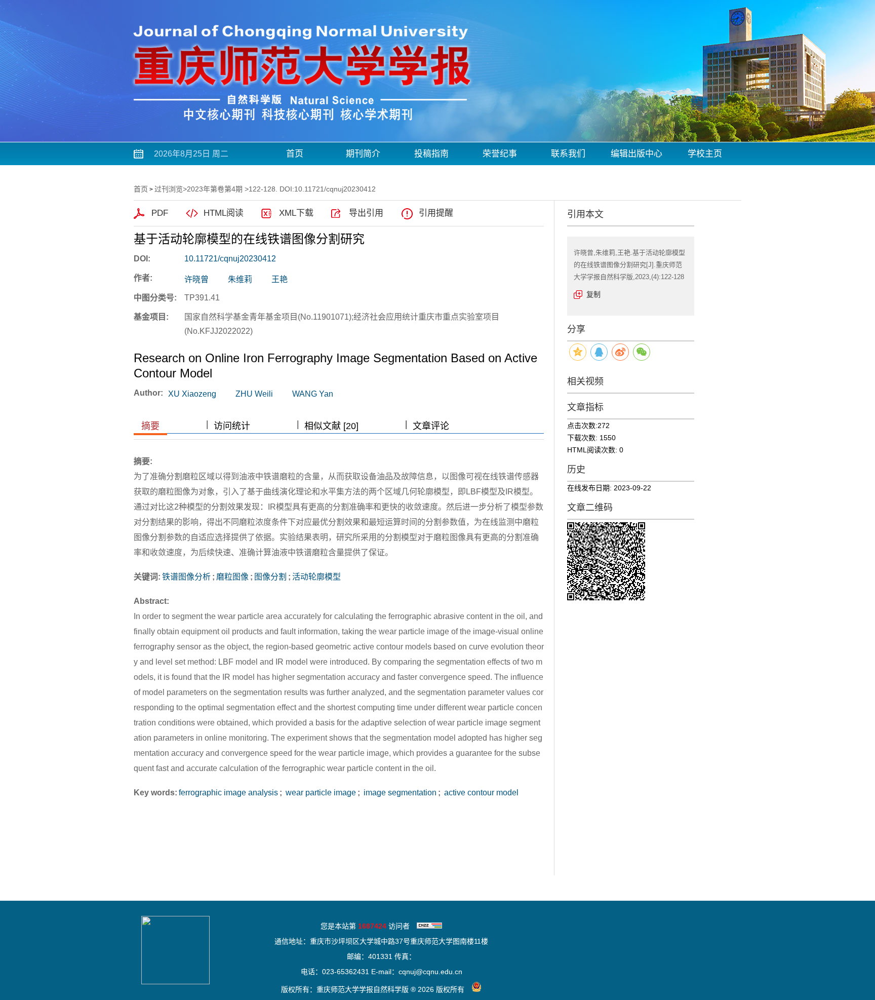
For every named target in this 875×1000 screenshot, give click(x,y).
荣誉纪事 (500, 154)
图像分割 (270, 576)
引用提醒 (436, 213)
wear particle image (320, 792)
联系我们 (568, 154)
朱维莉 (240, 279)
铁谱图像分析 (186, 576)
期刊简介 (363, 154)
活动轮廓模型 (316, 576)
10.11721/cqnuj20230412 (230, 258)
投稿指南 (431, 154)
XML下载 (296, 213)
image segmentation (399, 792)
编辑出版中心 (636, 154)
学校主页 (705, 154)
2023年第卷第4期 (215, 189)
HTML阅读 (224, 213)
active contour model (480, 792)
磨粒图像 (232, 576)
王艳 (279, 279)
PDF (159, 213)
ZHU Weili (254, 394)
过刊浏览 (168, 189)
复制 (593, 294)
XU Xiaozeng (192, 394)
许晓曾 (196, 279)
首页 (294, 154)
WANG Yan (312, 394)
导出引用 (366, 213)
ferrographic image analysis (228, 792)
